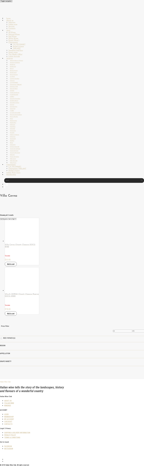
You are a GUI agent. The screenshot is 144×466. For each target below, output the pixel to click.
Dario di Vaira (13, 88)
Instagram (8, 449)
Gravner (12, 104)
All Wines (12, 32)
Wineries (9, 58)
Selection (11, 22)
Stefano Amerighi (14, 146)
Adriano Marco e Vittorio (16, 60)
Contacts (8, 424)
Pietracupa (13, 130)
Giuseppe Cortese (14, 102)
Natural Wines (14, 34)
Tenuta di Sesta (14, 150)
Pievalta (12, 132)
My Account (9, 419)
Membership (11, 175)
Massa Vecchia (14, 116)
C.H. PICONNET (19, 44)
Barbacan (12, 64)
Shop (8, 30)
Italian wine (12, 24)
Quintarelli (13, 138)
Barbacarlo (13, 66)
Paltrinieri (12, 124)
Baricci (12, 68)
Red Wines (12, 36)
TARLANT (17, 48)
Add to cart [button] (11, 264)
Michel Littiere (18, 46)
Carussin (12, 80)
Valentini (12, 154)
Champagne (13, 42)
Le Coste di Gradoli (15, 112)
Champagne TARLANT (16, 84)
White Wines (13, 38)
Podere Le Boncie (14, 134)
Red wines (9, 338)
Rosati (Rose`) (13, 40)
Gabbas (12, 96)
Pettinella (12, 128)
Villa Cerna (13, 158)
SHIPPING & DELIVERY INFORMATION (17, 433)
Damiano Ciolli (14, 86)
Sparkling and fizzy (15, 50)
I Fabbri (12, 110)
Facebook (8, 446)
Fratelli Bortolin (14, 94)
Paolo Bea (12, 126)
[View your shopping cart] (4, 187)
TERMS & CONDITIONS (12, 437)
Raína (11, 142)
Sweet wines (13, 52)
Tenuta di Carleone (15, 148)
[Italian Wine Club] (5, 12)
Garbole (12, 90)
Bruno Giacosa (14, 74)
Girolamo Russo (14, 100)
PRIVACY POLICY (10, 435)
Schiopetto (12, 144)
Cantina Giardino (14, 78)
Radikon (12, 140)
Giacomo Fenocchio (15, 98)
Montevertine (13, 120)
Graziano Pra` (13, 106)
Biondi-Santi (13, 72)
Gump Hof (12, 108)
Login (6, 414)
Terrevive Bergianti (15, 152)
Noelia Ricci (13, 122)
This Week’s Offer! (15, 54)
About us (9, 20)
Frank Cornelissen (14, 92)
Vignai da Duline (14, 156)
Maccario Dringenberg (16, 114)
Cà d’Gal (12, 76)
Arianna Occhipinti (15, 62)
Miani (11, 118)
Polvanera (12, 136)
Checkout (8, 422)
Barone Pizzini (14, 70)
